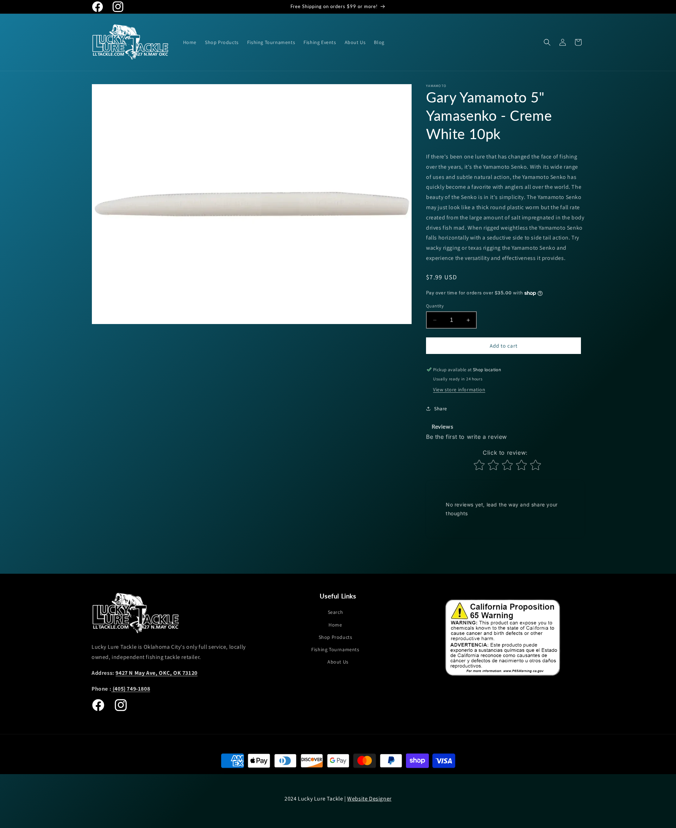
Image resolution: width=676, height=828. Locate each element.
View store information (459, 389)
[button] (547, 42)
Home (335, 625)
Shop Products (335, 637)
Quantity (435, 306)
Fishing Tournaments (335, 649)
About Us (338, 662)
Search (335, 612)
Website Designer (369, 798)
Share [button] (440, 408)
